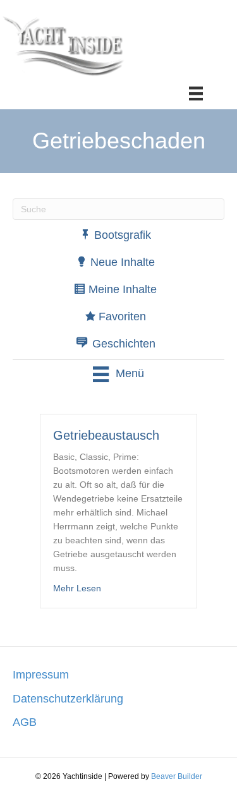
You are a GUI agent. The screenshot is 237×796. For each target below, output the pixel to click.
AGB (25, 722)
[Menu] (196, 93)
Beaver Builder (176, 776)
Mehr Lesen (77, 587)
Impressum (41, 674)
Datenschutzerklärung (68, 698)
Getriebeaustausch (106, 435)
